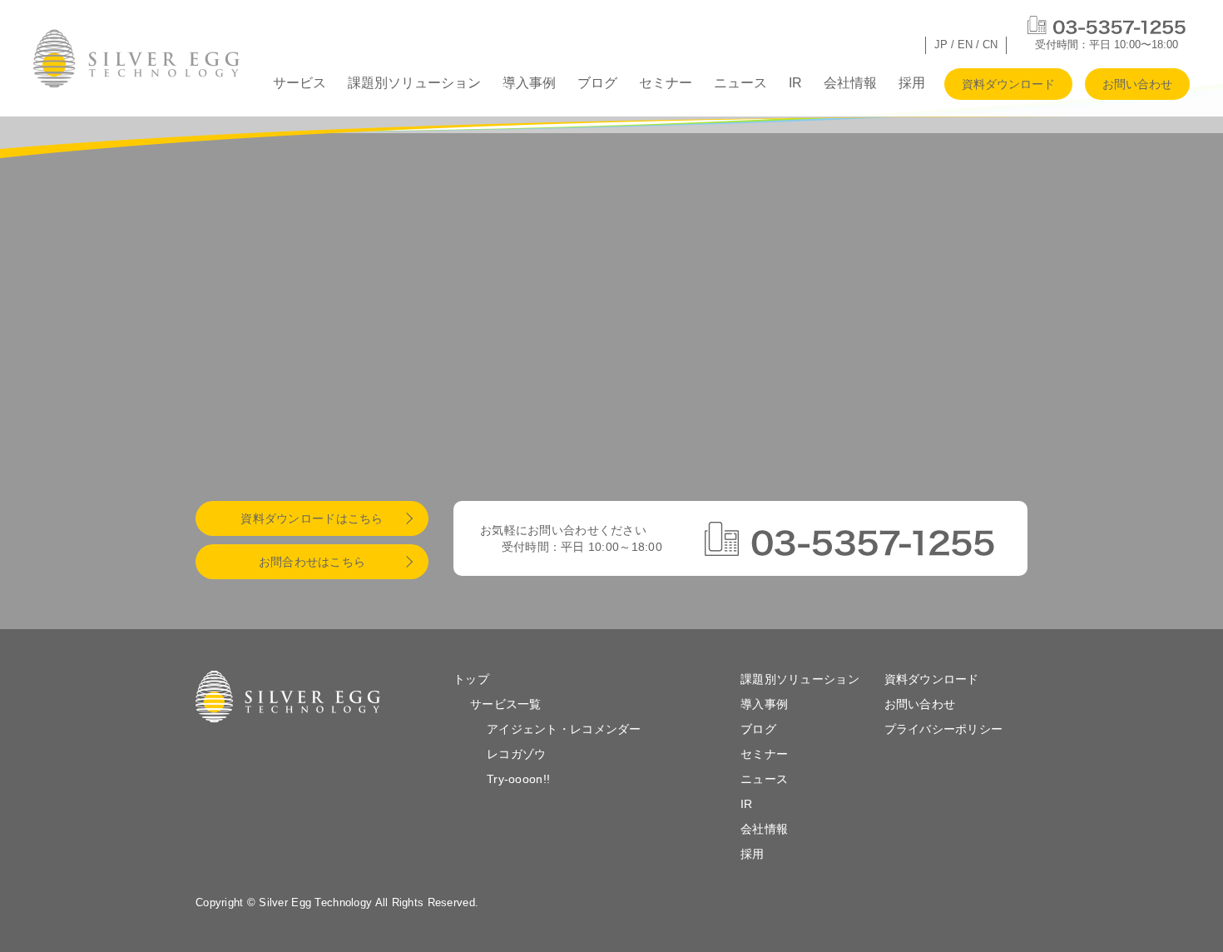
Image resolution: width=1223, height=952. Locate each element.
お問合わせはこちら (312, 561)
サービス (299, 83)
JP (941, 44)
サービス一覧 (506, 704)
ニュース (740, 83)
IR (795, 83)
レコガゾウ (516, 754)
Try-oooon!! (518, 779)
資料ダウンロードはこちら (311, 518)
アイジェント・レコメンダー (564, 729)
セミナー (665, 83)
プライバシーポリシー (943, 729)
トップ (471, 679)
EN (965, 44)
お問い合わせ (1137, 84)
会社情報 (850, 83)
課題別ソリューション (414, 83)
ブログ (597, 83)
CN (990, 44)
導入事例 (529, 83)
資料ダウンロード (1008, 84)
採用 (912, 83)
